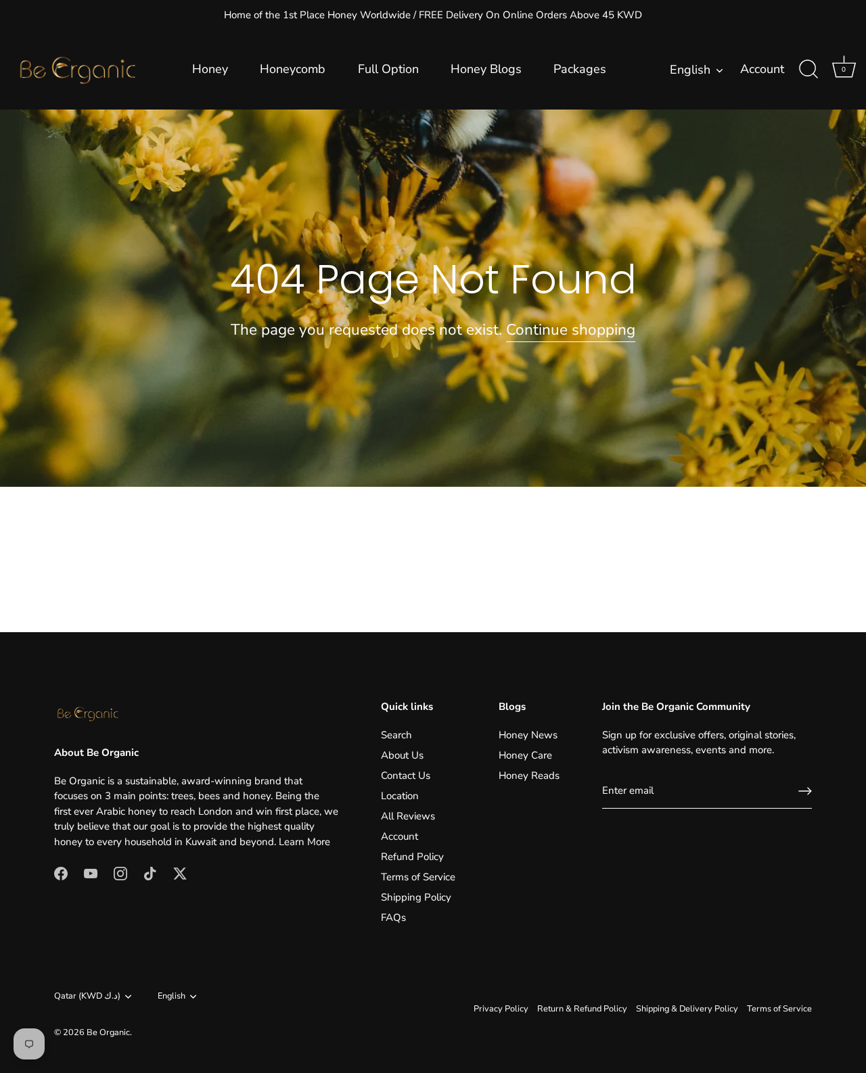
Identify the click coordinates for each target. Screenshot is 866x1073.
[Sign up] (805, 791)
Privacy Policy (501, 1009)
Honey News (528, 735)
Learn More (304, 842)
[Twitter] (180, 873)
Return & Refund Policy (582, 1009)
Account (762, 69)
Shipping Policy (416, 897)
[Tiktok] (150, 873)
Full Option (388, 69)
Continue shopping (570, 329)
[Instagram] (120, 873)
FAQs (393, 917)
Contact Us (405, 775)
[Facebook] (61, 873)
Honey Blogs (486, 69)
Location (400, 796)
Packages (579, 69)
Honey (210, 69)
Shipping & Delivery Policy (687, 1009)
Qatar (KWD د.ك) (87, 996)
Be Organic (108, 1032)
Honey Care (525, 755)
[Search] (808, 70)
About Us (402, 755)
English (690, 70)
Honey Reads (529, 775)
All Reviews (408, 816)
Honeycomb (292, 69)
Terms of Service (418, 877)
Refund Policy (412, 856)
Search (396, 735)
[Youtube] (90, 873)
